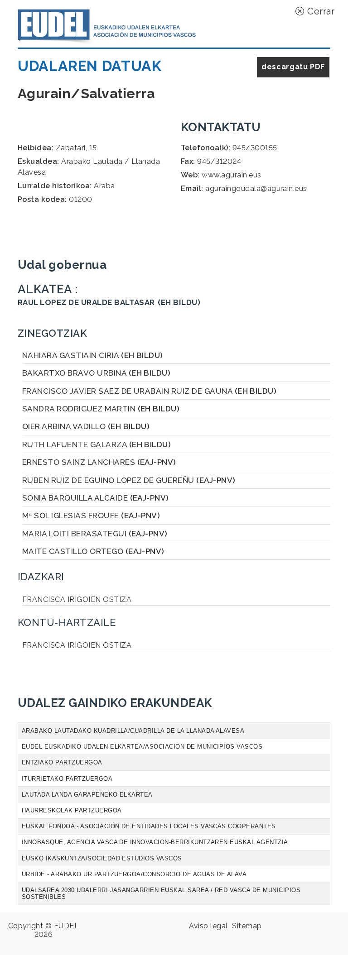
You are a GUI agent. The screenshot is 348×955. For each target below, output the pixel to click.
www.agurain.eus (231, 175)
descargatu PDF (293, 66)
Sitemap (246, 926)
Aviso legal (208, 926)
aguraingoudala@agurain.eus (256, 188)
